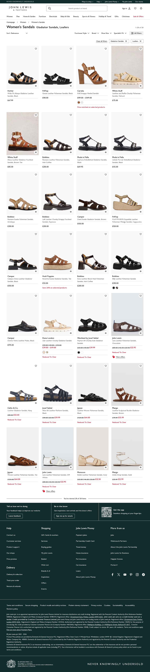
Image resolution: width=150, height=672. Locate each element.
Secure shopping (31, 605)
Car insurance (81, 565)
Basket (44, 559)
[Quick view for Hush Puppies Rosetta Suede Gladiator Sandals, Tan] (71, 271)
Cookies (107, 605)
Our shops (11, 553)
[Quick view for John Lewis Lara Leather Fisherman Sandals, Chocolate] (140, 333)
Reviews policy (12, 609)
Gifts (116, 16)
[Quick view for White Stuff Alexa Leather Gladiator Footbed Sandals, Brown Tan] (36, 152)
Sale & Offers (138, 16)
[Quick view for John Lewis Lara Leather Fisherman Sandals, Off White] (71, 467)
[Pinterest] (131, 575)
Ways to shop (87, 2)
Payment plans (81, 535)
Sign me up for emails (64, 516)
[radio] (78, 102)
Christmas (126, 16)
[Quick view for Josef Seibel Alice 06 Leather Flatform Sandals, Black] (71, 403)
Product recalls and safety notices (53, 605)
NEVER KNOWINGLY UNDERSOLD (20, 1)
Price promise (12, 559)
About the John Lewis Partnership (124, 547)
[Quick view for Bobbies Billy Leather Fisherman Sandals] (140, 271)
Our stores (139, 2)
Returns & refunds (14, 586)
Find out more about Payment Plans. (19, 630)
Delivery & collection (14, 574)
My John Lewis (127, 2)
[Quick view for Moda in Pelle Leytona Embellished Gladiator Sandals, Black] (106, 152)
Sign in (124, 8)
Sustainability (118, 605)
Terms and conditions (15, 605)
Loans (78, 571)
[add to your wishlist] (36, 49)
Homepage (11, 22)
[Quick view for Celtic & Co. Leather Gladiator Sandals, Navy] (36, 403)
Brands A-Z (45, 571)
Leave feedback (15, 516)
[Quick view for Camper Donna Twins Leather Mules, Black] (36, 333)
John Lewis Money (111, 2)
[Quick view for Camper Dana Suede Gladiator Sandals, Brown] (106, 212)
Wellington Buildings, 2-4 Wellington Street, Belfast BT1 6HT (108, 625)
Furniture (42, 16)
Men (18, 16)
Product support (13, 547)
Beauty (76, 16)
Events (44, 589)
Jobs (112, 535)
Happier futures (117, 559)
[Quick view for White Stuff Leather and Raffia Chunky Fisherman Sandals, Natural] (140, 86)
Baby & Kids (65, 16)
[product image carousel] (23, 67)
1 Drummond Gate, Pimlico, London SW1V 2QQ (86, 617)
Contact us (11, 535)
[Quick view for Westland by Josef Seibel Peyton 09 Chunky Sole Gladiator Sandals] (106, 333)
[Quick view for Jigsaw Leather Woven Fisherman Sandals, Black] (106, 403)
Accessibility (130, 605)
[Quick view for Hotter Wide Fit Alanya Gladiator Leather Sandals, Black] (36, 86)
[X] (118, 575)
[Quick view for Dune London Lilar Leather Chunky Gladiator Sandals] (71, 333)
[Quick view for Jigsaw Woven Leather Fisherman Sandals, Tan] (36, 467)
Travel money (81, 547)
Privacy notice (96, 605)
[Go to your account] (129, 8)
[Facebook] (112, 575)
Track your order (13, 580)
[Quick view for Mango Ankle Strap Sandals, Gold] (140, 467)
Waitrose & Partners (119, 541)
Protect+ (114, 565)
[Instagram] (137, 575)
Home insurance (82, 553)
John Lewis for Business (120, 553)
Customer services (14, 541)
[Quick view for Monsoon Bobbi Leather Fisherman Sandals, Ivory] (106, 467)
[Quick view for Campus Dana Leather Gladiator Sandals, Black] (36, 271)
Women (10, 16)
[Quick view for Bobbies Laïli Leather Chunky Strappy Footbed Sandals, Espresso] (71, 212)
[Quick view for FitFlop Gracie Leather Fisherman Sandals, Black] (71, 86)
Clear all (101, 41)
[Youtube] (125, 575)
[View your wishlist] (135, 8)
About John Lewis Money (86, 577)
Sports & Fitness (88, 16)
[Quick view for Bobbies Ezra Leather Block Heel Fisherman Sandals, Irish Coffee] (106, 271)
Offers (43, 583)
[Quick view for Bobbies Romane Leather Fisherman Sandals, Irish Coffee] (71, 152)
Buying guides (46, 547)
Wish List (45, 565)
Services (44, 541)
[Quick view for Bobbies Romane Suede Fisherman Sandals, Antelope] (36, 212)
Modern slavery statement (78, 605)
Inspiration (45, 577)
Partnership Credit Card (85, 541)
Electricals (53, 16)
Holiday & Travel (105, 16)
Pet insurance (81, 559)
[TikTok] (143, 575)
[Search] (49, 8)
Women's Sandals (38, 22)
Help (98, 2)
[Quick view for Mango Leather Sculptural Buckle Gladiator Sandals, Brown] (140, 403)
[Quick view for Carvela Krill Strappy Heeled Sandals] (106, 86)
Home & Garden (29, 16)
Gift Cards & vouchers (49, 535)
